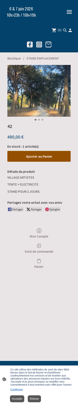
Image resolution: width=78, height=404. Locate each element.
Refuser (34, 398)
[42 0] (39, 91)
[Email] (48, 44)
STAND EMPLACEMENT (42, 58)
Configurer (16, 389)
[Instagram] (39, 44)
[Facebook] (30, 44)
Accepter (17, 398)
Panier (39, 266)
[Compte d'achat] (70, 30)
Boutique (14, 58)
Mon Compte (39, 236)
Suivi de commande (39, 251)
